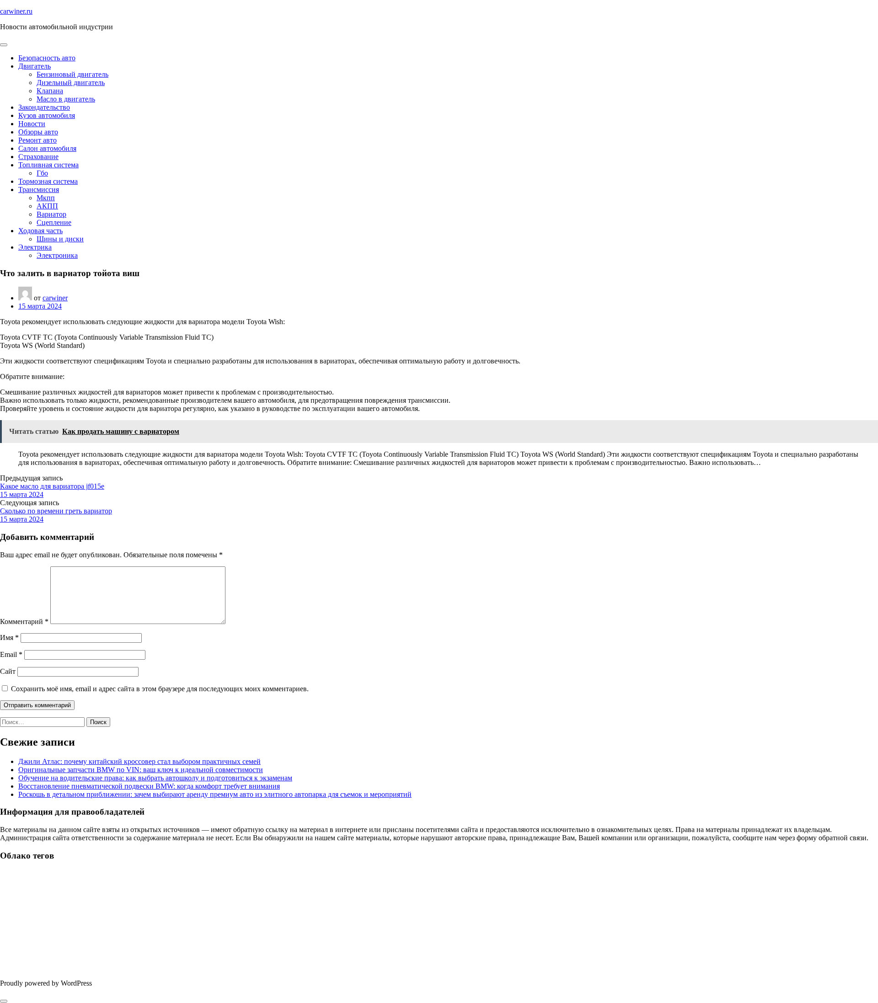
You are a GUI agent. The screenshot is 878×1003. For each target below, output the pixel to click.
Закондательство (44, 107)
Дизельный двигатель (71, 82)
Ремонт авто (37, 140)
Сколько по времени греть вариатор (56, 511)
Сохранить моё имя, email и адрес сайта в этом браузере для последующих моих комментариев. (160, 689)
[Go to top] (3, 1001)
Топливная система (48, 165)
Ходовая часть (40, 231)
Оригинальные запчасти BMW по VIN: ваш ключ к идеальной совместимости (140, 770)
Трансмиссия (38, 189)
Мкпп (46, 198)
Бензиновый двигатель (72, 74)
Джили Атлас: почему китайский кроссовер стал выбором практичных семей (139, 761)
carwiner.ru (16, 11)
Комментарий (24, 621)
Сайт (8, 671)
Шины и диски (60, 239)
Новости (31, 124)
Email (11, 654)
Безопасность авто (46, 58)
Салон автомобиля (47, 148)
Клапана (50, 91)
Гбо (42, 173)
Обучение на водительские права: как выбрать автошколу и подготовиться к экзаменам (155, 778)
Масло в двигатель (66, 99)
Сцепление (54, 222)
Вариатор (51, 214)
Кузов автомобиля (46, 115)
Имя (9, 637)
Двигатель (34, 66)
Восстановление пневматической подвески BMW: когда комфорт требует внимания (149, 786)
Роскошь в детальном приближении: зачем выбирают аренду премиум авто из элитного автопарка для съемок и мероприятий (215, 794)
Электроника (57, 255)
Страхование (38, 156)
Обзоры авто (38, 132)
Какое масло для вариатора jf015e (52, 486)
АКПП (47, 206)
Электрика (35, 247)
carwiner (55, 298)
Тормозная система (48, 181)
